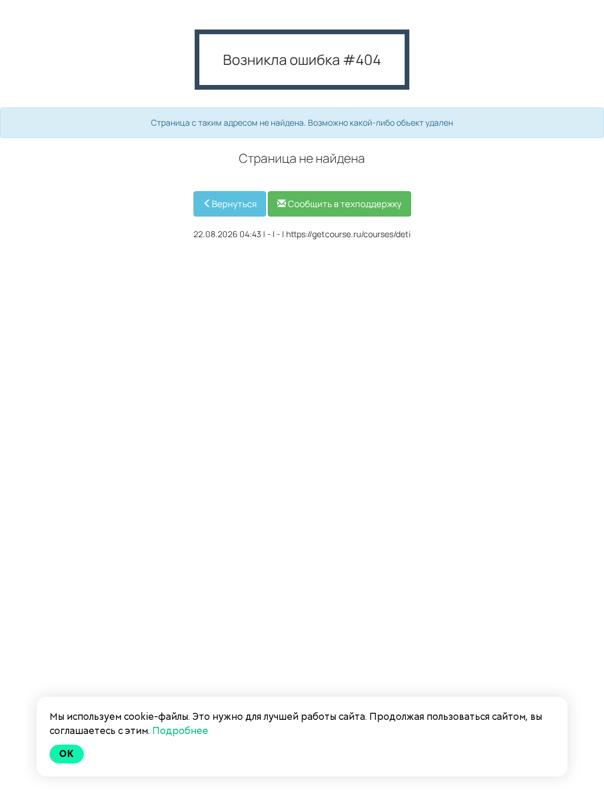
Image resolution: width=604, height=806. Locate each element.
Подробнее (180, 731)
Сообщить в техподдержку (344, 204)
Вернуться (234, 204)
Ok (66, 754)
